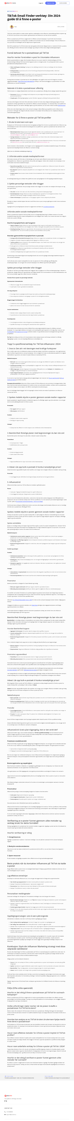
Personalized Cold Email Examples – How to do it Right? (29, 501)
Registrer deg (50, 3)
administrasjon (61, 105)
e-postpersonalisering (48, 206)
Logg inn (41, 3)
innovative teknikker (12, 670)
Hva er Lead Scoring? (54, 378)
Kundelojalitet (10, 331)
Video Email (34, 605)
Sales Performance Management (26, 81)
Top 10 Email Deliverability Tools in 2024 (22, 600)
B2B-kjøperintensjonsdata (30, 670)
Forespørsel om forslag (21, 331)
